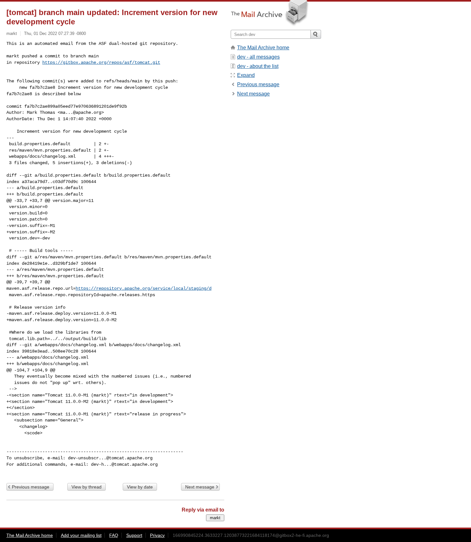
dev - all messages (258, 57)
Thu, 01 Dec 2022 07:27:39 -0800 (55, 33)
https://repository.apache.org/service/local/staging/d (143, 288)
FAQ (113, 535)
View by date (140, 486)
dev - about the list (257, 66)
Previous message (30, 486)
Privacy (157, 535)
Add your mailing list (81, 535)
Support (134, 535)
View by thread (86, 486)
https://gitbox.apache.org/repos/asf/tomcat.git (101, 62)
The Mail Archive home (263, 47)
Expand (246, 75)
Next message (199, 486)
